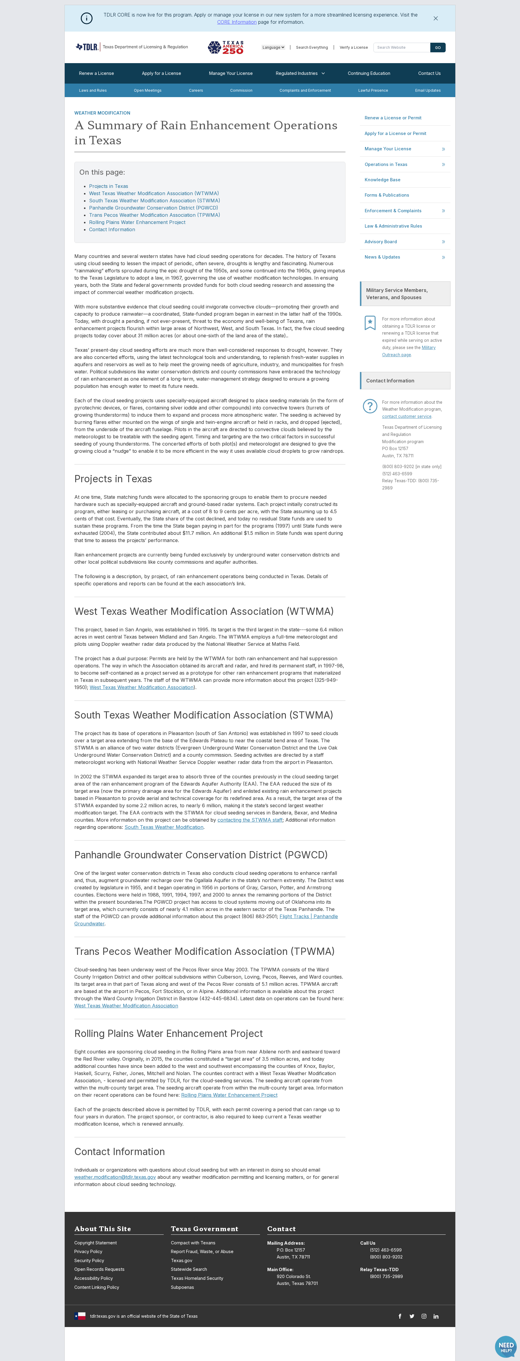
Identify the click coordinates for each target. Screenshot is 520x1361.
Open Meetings (148, 90)
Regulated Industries (297, 73)
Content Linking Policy (96, 1287)
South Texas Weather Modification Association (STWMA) (154, 201)
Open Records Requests (99, 1269)
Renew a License (96, 73)
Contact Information (112, 229)
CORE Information (237, 22)
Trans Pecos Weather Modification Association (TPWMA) (154, 215)
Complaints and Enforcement (305, 90)
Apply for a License (161, 73)
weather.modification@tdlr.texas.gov (115, 1177)
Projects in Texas (108, 186)
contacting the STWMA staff (250, 820)
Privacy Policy (88, 1251)
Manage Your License (231, 73)
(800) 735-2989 (386, 1276)
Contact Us (429, 73)
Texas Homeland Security (197, 1278)
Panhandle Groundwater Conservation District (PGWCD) (153, 208)
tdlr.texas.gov (103, 1316)
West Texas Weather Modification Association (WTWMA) (154, 193)
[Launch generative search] (506, 1347)
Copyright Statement (95, 1242)
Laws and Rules (93, 90)
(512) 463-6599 (386, 1249)
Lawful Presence (373, 90)
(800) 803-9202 (386, 1256)
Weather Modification (102, 112)
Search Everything (312, 47)
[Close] (436, 18)
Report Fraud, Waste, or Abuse (202, 1251)
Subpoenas (182, 1287)
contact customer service (407, 416)
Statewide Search (189, 1269)
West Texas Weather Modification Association (141, 687)
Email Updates (428, 90)
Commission (241, 90)
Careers (196, 90)
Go (438, 47)
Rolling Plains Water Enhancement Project (137, 222)
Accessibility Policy (93, 1278)
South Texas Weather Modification (164, 827)
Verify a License (354, 47)
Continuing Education (369, 73)
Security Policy (89, 1260)
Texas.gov (181, 1260)
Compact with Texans (193, 1242)
